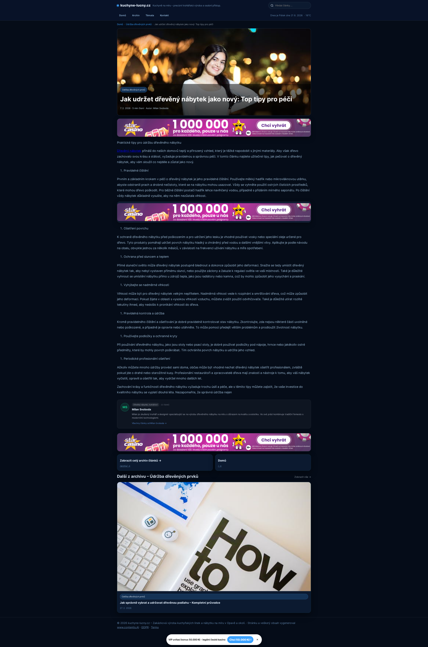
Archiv (136, 15)
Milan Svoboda (141, 409)
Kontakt (164, 15)
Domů (122, 15)
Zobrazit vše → (302, 476)
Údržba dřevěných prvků (139, 24)
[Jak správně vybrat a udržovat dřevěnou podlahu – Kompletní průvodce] (214, 547)
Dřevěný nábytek (129, 151)
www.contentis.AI (128, 627)
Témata (150, 15)
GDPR (145, 627)
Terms (155, 627)
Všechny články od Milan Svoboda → (149, 423)
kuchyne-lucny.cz (135, 5)
